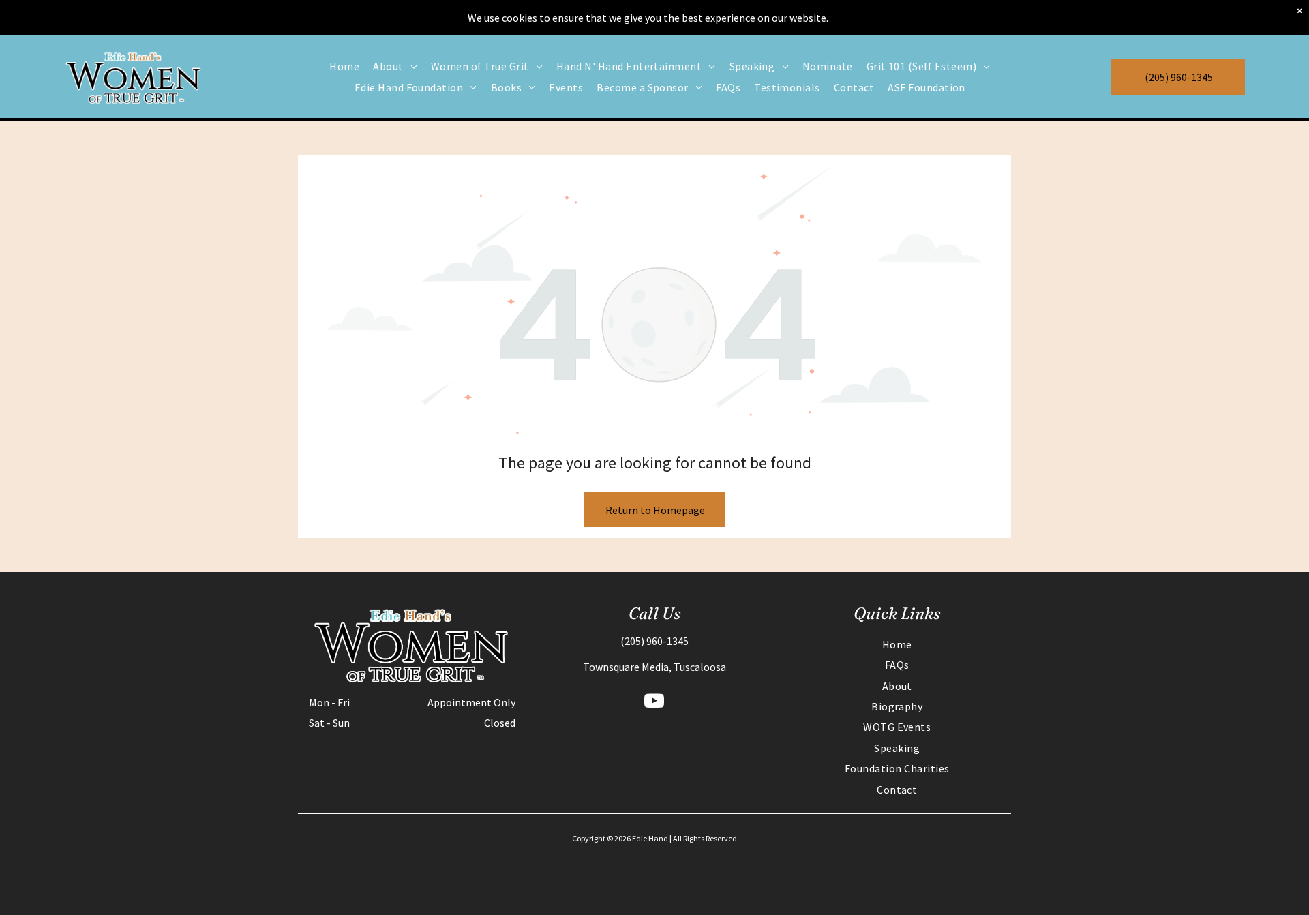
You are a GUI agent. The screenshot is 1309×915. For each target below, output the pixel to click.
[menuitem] (344, 66)
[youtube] (654, 702)
